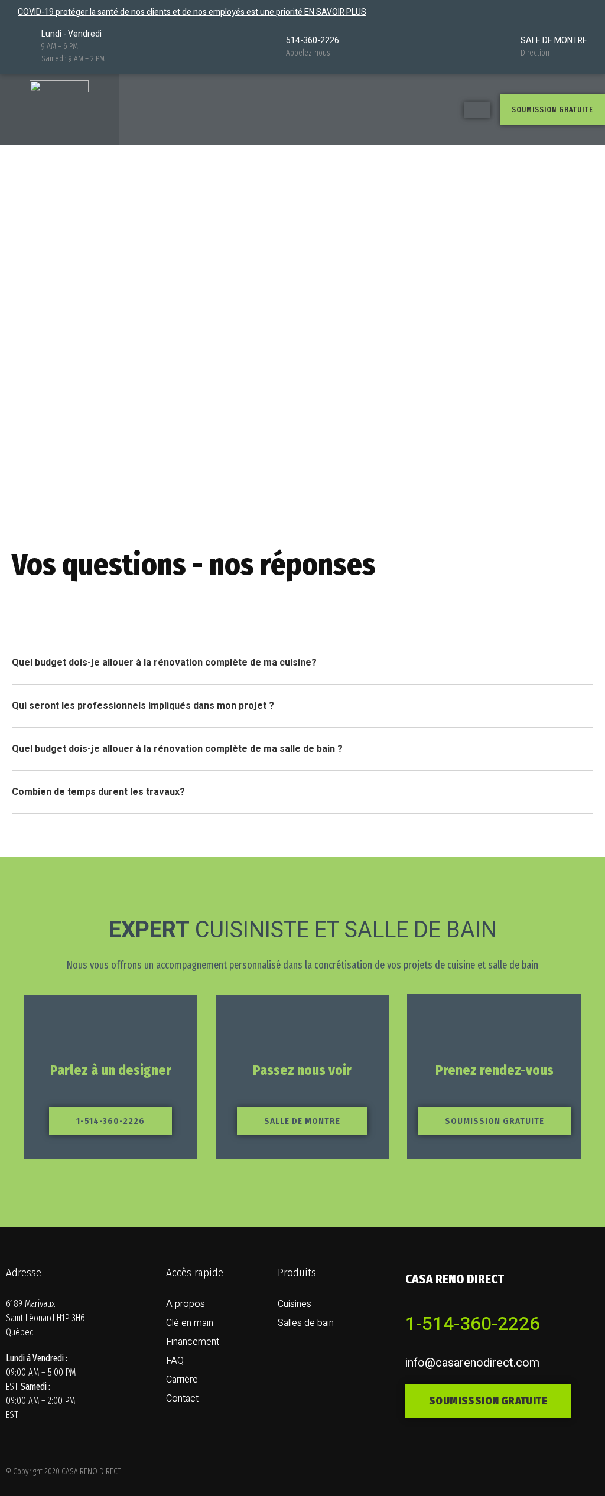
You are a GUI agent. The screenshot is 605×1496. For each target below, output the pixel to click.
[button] (552, 109)
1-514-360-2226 (472, 1324)
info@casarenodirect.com (472, 1362)
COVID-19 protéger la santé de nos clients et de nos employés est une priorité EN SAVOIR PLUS (192, 12)
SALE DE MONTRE (554, 40)
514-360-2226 (312, 40)
